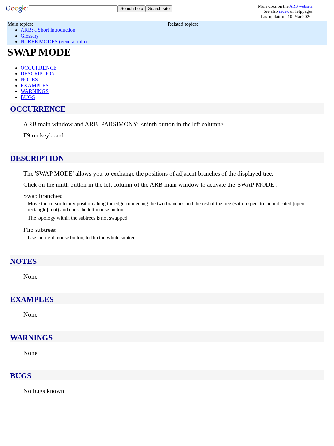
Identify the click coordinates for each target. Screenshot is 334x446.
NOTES (29, 79)
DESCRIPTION (38, 73)
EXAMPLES (35, 85)
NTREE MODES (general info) (54, 41)
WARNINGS (35, 91)
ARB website (300, 6)
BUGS (28, 97)
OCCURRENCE (39, 68)
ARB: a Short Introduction (48, 30)
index (284, 11)
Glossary (30, 36)
